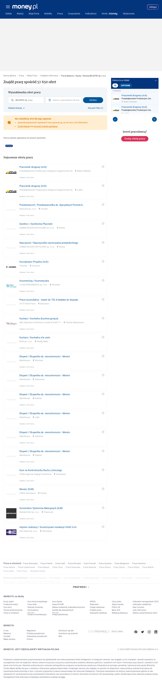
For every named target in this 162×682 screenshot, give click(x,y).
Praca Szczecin (105, 563)
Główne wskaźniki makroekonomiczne (68, 607)
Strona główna (9, 76)
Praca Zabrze (119, 567)
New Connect (138, 607)
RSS (60, 636)
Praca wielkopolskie (71, 578)
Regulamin (31, 631)
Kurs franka (57, 601)
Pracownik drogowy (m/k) (33, 167)
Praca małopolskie (91, 578)
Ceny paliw (116, 601)
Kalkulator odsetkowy (142, 604)
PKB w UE (116, 607)
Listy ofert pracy (139, 610)
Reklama (7, 633)
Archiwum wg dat (66, 631)
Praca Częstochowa (26, 567)
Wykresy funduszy (35, 607)
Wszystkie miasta (37, 571)
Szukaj (93, 100)
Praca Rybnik (148, 567)
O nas (5, 631)
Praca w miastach (11, 613)
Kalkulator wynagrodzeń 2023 (146, 601)
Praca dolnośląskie (110, 578)
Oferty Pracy (32, 76)
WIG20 (93, 601)
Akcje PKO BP (58, 604)
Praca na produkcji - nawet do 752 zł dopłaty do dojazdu (48, 299)
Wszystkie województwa (49, 582)
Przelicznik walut (10, 604)
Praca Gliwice (105, 567)
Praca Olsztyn (134, 567)
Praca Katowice (139, 563)
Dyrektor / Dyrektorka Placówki (36, 223)
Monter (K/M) (26, 489)
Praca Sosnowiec (73, 567)
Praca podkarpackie (27, 582)
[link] (55, 172)
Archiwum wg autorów (68, 633)
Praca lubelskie (9, 582)
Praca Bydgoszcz (122, 563)
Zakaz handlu (118, 604)
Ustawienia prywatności (37, 636)
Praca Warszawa (30, 563)
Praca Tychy (22, 571)
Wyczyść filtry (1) (95, 108)
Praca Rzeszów (89, 567)
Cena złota (32, 604)
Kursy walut (8, 601)
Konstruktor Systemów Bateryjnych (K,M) (41, 508)
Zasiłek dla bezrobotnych (63, 610)
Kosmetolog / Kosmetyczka (34, 280)
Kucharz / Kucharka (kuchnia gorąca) (38, 318)
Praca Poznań (90, 563)
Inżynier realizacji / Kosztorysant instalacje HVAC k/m (48, 527)
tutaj (63, 677)
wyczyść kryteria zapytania (45, 126)
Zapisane (125, 85)
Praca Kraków (46, 563)
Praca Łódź (60, 563)
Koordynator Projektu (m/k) (33, 261)
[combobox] (26, 100)
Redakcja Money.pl (120, 613)
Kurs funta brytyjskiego (37, 601)
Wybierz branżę (15, 108)
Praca (21, 76)
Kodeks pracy (95, 610)
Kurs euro (7, 607)
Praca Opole (8, 571)
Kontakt (6, 636)
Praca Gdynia (9, 567)
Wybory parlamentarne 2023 (145, 613)
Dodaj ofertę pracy (135, 138)
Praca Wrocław (74, 563)
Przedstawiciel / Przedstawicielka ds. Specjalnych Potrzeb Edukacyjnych (52, 205)
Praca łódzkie (127, 578)
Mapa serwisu (9, 639)
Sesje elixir (94, 604)
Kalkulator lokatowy (98, 613)
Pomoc (30, 639)
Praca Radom (44, 567)
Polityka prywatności (36, 633)
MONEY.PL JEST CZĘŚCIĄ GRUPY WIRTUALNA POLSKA (31, 649)
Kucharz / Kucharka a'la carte (34, 337)
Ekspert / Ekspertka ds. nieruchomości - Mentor (44, 356)
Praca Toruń (57, 567)
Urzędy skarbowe (97, 607)
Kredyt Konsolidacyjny (37, 614)
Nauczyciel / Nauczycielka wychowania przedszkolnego (48, 242)
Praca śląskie (55, 578)
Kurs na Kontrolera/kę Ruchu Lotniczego (40, 470)
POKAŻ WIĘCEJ (80, 587)
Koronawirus (33, 610)
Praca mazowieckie (38, 578)
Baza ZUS (116, 610)
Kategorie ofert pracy (49, 76)
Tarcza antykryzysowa (12, 610)
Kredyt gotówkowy (60, 614)
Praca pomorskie (143, 578)
